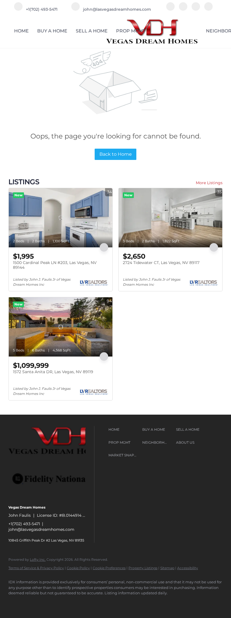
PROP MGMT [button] (130, 31)
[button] (123, 429)
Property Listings (142, 568)
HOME (21, 31)
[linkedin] (183, 9)
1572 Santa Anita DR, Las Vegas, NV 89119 (53, 371)
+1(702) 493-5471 (24, 523)
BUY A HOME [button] (52, 31)
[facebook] (170, 9)
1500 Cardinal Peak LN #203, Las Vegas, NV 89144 (55, 265)
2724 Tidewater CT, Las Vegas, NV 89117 (161, 262)
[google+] (208, 9)
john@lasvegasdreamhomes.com (41, 529)
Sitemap (167, 568)
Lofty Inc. (38, 559)
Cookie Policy (78, 568)
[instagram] (196, 9)
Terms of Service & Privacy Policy (36, 568)
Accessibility (187, 568)
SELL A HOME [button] (92, 31)
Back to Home (115, 154)
